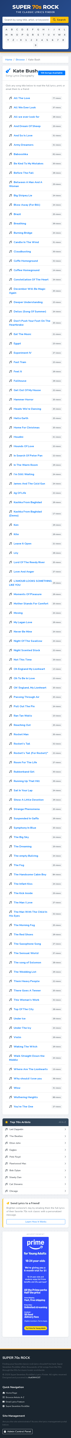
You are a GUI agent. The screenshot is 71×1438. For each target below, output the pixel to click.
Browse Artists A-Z (14, 1397)
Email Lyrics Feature (14, 1401)
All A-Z (62, 1122)
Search (61, 20)
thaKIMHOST (34, 1377)
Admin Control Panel (19, 1431)
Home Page (11, 1392)
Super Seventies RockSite (17, 1406)
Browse (20, 59)
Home (8, 59)
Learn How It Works (35, 1221)
